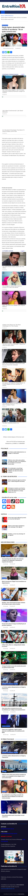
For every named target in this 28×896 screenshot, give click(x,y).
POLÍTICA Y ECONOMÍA (6, 555)
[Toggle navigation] (6, 12)
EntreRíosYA (18, 48)
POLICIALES (16, 683)
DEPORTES (4, 641)
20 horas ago (5, 711)
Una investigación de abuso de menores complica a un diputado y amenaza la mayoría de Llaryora (12, 560)
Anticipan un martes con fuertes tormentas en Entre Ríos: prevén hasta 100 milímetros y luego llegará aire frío (16, 490)
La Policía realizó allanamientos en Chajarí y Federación (17, 452)
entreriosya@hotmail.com (7, 888)
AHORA (3, 662)
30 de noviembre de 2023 (8, 48)
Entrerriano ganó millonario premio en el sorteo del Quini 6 (17, 518)
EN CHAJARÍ (4, 578)
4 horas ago (5, 606)
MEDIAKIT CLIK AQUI (6, 836)
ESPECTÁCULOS (5, 25)
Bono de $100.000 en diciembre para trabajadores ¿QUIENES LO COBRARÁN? (15, 442)
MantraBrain (21, 894)
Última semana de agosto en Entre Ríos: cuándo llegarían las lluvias (17, 480)
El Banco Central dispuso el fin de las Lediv (13, 437)
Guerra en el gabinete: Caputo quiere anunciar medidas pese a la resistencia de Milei (13, 731)
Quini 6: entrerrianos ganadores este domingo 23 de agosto (16, 526)
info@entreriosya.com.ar (7, 828)
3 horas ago (5, 563)
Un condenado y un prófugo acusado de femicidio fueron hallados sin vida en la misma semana (15, 470)
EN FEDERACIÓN (10, 683)
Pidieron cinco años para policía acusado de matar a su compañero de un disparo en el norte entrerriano (17, 462)
